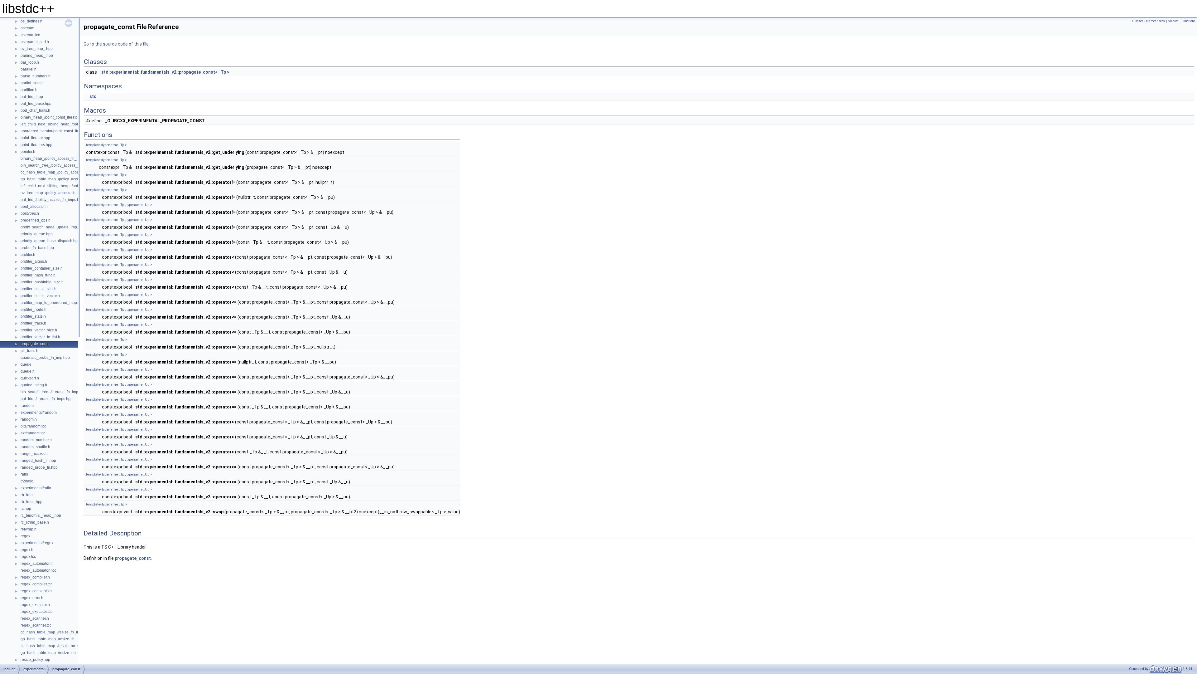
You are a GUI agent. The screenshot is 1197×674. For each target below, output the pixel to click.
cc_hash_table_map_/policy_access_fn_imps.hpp (63, 172)
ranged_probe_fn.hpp (39, 467)
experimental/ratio (36, 488)
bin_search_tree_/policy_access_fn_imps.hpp (60, 165)
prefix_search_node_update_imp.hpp (52, 227)
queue (26, 364)
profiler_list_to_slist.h (38, 289)
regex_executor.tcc (36, 611)
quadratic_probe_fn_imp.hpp (45, 357)
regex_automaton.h (37, 563)
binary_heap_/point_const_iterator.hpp (53, 117)
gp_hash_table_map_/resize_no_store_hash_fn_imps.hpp (70, 653)
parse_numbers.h (35, 76)
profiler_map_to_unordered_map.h (50, 302)
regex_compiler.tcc (36, 584)
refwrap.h (28, 529)
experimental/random (39, 412)
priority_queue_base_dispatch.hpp (50, 241)
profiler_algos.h (34, 261)
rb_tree (27, 495)
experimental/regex (37, 543)
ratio (24, 474)
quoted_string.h (34, 385)
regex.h (27, 550)
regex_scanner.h (35, 618)
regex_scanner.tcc (36, 625)
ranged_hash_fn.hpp (38, 460)
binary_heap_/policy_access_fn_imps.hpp (56, 158)
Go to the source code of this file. (117, 44)
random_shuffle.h (35, 447)
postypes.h (30, 213)
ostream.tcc (30, 35)
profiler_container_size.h (42, 268)
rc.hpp (26, 508)
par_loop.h (30, 62)
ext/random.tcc (33, 433)
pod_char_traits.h (35, 110)
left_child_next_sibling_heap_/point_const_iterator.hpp (67, 124)
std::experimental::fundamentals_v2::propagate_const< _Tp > (165, 72)
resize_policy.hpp (35, 659)
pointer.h (28, 151)
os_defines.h (31, 21)
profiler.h (28, 254)
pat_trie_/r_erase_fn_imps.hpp (47, 399)
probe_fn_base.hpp (37, 248)
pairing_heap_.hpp (37, 55)
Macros (1173, 21)
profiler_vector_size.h (39, 330)
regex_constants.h (36, 591)
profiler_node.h (33, 309)
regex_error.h (32, 598)
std (93, 96)
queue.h (28, 371)
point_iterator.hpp (35, 138)
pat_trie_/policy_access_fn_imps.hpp (52, 200)
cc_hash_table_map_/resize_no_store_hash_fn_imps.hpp (70, 646)
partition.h (29, 90)
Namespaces (1155, 21)
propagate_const (35, 344)
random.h (29, 419)
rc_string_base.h (35, 522)
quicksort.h (30, 378)
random (27, 405)
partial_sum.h (32, 83)
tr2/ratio (27, 481)
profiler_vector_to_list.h (40, 337)
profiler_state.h (33, 316)
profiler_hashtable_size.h (42, 282)
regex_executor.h (35, 605)
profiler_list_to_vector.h (40, 296)
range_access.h (34, 454)
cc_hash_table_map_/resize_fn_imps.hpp (56, 632)
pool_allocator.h (34, 206)
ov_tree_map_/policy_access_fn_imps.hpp (57, 193)
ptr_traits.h (29, 351)
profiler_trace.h (33, 323)
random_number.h (36, 440)
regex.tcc (28, 556)
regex (25, 536)
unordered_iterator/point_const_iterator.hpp (57, 131)
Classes (1137, 21)
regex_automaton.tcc (38, 570)
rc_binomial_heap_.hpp (41, 515)
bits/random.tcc (33, 426)
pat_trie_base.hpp (36, 103)
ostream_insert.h (35, 42)
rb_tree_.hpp (31, 502)
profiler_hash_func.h (38, 275)
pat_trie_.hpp (32, 97)
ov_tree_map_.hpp (37, 48)
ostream (27, 28)
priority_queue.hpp (37, 234)
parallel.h (28, 69)
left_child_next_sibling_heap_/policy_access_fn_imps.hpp (70, 186)
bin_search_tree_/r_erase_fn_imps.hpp (54, 392)
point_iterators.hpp (36, 145)
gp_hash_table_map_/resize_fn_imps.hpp (56, 639)
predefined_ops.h (35, 220)
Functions (1188, 21)
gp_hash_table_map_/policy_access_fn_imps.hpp (63, 179)
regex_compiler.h (35, 577)
